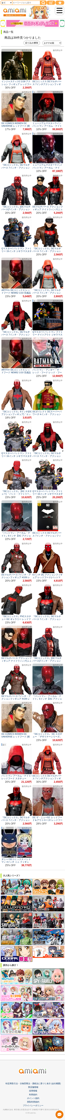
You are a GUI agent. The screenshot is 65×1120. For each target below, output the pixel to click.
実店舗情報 (33, 1087)
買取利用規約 (33, 1102)
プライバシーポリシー (33, 1105)
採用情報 (33, 1091)
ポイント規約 (33, 1098)
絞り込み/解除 (31, 43)
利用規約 (33, 1094)
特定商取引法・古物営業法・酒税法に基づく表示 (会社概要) (33, 1083)
